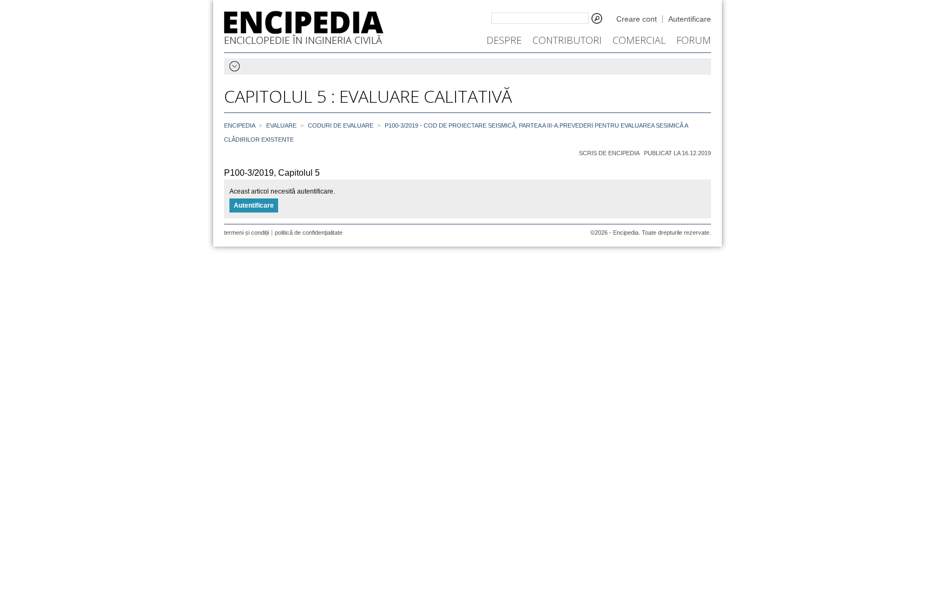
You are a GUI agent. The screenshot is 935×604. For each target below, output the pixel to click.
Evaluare (281, 125)
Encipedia (304, 27)
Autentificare (689, 19)
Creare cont (636, 19)
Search (597, 18)
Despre (504, 40)
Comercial (639, 40)
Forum (693, 40)
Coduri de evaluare (340, 125)
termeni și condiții (246, 232)
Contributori (567, 40)
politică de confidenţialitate (309, 232)
